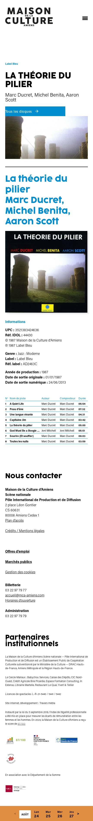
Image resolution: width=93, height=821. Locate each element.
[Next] (78, 813)
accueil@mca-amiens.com (24, 595)
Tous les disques (19, 111)
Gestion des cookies (20, 572)
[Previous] (15, 813)
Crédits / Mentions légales (24, 530)
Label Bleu (11, 63)
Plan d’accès (14, 520)
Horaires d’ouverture (20, 600)
